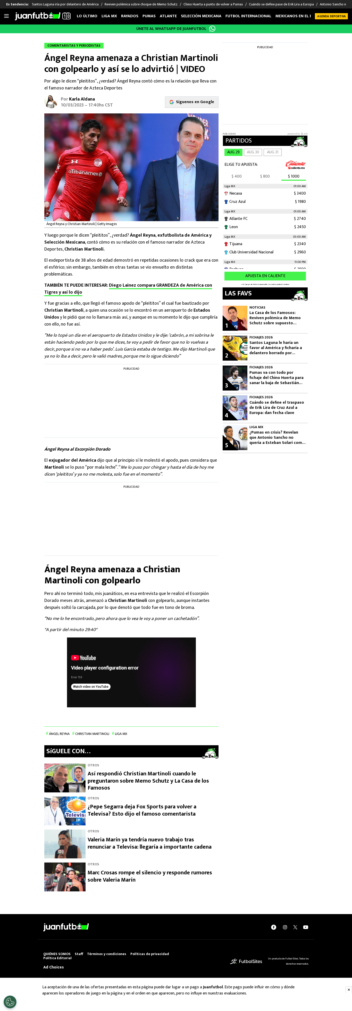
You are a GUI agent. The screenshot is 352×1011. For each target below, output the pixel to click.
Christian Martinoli (92, 734)
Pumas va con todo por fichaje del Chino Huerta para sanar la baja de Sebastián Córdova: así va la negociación (276, 378)
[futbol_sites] (246, 961)
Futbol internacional (248, 16)
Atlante (168, 16)
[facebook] (274, 927)
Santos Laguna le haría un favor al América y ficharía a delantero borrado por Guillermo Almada (275, 348)
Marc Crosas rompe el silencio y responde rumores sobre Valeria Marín (150, 876)
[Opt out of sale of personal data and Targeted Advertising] (10, 1002)
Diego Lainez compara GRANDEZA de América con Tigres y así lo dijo (128, 288)
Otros (93, 765)
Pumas (149, 16)
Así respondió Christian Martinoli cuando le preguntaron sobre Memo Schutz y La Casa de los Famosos (148, 781)
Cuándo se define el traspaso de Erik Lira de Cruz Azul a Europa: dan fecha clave (276, 408)
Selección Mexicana (201, 16)
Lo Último (87, 16)
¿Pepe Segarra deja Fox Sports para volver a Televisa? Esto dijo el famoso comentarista (142, 810)
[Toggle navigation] (6, 16)
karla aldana (82, 99)
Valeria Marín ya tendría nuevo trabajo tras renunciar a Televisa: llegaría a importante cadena (150, 843)
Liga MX (109, 16)
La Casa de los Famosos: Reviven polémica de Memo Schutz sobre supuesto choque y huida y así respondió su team (275, 318)
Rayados (129, 16)
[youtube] (306, 927)
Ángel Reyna (59, 734)
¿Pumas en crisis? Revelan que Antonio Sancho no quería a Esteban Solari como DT (277, 437)
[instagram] (285, 927)
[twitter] (295, 927)
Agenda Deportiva (331, 16)
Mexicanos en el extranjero (304, 16)
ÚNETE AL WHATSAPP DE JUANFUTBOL (171, 28)
